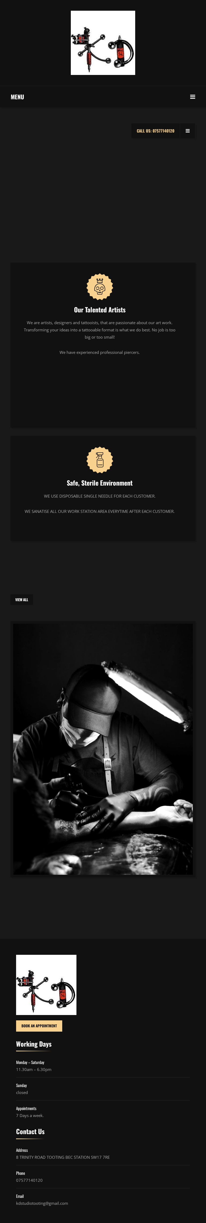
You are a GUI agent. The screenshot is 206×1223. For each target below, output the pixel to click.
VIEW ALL (21, 599)
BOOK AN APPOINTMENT (39, 1025)
